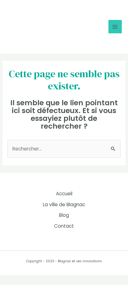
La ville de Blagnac (64, 204)
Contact (64, 226)
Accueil (64, 193)
